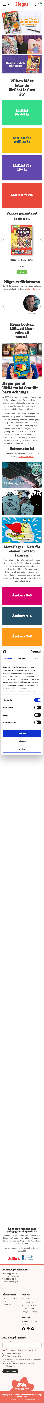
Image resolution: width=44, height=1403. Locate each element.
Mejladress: (7, 1341)
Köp (22, 272)
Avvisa (22, 749)
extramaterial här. (26, 456)
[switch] (37, 707)
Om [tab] (36, 658)
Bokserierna (7, 1304)
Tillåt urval (22, 741)
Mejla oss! (22, 1251)
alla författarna (33, 289)
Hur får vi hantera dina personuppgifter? (19, 1350)
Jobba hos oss (27, 1302)
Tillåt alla (22, 733)
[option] (22, 249)
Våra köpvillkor (28, 1308)
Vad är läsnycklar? (29, 1305)
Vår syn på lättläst (29, 1312)
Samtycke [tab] (8, 658)
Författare (26, 1298)
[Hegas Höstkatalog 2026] (15, 226)
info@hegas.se (15, 1281)
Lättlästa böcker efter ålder (11, 1299)
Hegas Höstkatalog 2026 (22, 260)
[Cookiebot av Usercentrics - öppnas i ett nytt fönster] (31, 651)
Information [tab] (22, 658)
